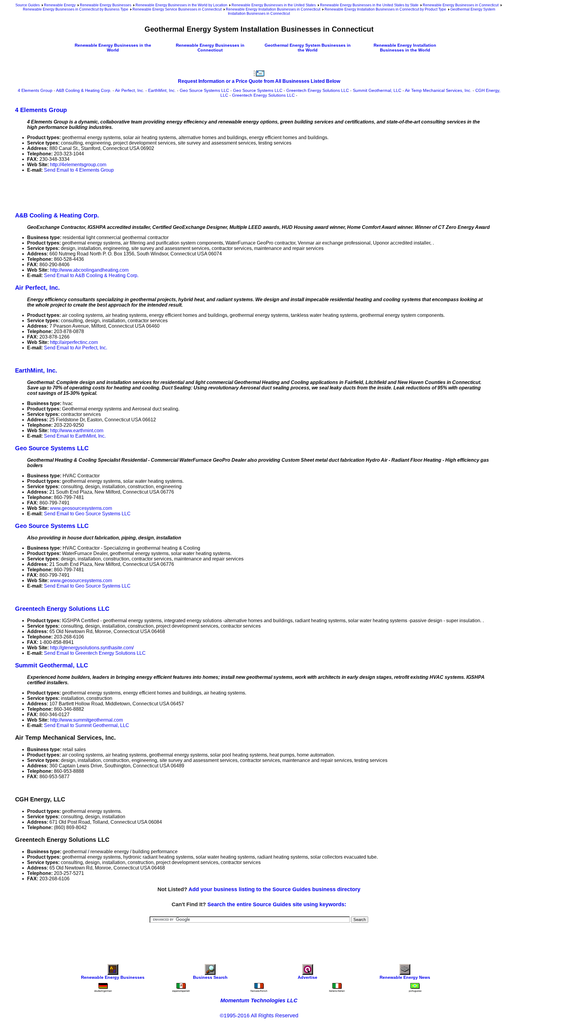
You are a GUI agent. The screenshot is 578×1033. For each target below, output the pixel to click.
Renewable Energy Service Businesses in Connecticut (177, 9)
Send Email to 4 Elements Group (79, 170)
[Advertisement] (124, 191)
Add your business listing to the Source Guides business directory (274, 889)
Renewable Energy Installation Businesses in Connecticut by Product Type (385, 9)
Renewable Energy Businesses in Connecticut (461, 5)
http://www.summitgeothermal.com (86, 719)
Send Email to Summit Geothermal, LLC (86, 725)
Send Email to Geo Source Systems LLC (87, 513)
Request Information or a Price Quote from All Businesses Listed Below (259, 81)
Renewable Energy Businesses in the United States (274, 5)
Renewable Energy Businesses (105, 5)
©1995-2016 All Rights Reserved (259, 1016)
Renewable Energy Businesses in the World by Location (181, 5)
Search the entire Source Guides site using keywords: (276, 904)
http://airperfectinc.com (74, 342)
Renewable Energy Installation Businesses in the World (405, 47)
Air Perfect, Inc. (129, 90)
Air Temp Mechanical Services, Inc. (438, 90)
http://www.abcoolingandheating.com (89, 270)
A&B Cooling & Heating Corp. (83, 90)
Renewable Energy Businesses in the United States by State (369, 5)
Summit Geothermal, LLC (377, 90)
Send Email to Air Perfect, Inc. (75, 347)
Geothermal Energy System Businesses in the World (308, 47)
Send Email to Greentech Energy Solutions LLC (95, 653)
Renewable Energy (60, 5)
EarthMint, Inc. (162, 90)
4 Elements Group (35, 90)
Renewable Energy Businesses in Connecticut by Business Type (75, 9)
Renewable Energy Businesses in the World (113, 47)
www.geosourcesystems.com (81, 508)
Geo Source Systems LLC (204, 90)
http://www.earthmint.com (76, 430)
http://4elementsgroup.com (78, 164)
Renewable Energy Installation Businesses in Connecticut (273, 9)
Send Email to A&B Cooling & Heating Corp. (91, 275)
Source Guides (27, 5)
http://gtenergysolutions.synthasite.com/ (92, 647)
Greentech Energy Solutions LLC (317, 90)
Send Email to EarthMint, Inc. (75, 435)
